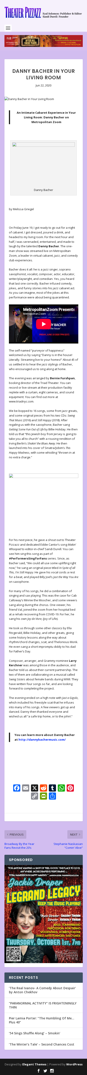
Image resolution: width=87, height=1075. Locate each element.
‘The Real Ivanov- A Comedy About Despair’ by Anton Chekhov (42, 990)
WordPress (74, 1064)
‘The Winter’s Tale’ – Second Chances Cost (41, 1044)
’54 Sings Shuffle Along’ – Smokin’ (34, 1033)
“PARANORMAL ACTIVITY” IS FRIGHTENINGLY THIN (43, 1005)
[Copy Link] (34, 796)
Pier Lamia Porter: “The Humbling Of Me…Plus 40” (41, 1020)
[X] (34, 788)
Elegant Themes (34, 1064)
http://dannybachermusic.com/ (42, 740)
